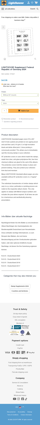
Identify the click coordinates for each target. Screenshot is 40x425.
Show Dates (20, 392)
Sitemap (29, 412)
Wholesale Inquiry (20, 395)
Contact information (26, 414)
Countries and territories (20, 291)
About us (20, 386)
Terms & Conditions (12, 414)
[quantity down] (6, 112)
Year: (3, 100)
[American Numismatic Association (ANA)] (14, 333)
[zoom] (35, 59)
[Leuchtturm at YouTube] (15, 399)
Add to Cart (25, 111)
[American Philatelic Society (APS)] (23, 333)
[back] (3, 27)
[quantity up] (6, 110)
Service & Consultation (20, 382)
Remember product (9, 119)
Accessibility (21, 412)
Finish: (3, 92)
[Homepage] (12, 2)
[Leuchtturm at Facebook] (23, 399)
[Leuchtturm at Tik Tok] (26, 399)
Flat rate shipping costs (20, 372)
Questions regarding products (13, 121)
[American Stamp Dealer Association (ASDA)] (28, 333)
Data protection (11, 412)
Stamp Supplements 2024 (20, 286)
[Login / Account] (28, 2)
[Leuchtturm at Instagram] (19, 399)
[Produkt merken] (4, 59)
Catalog (20, 389)
